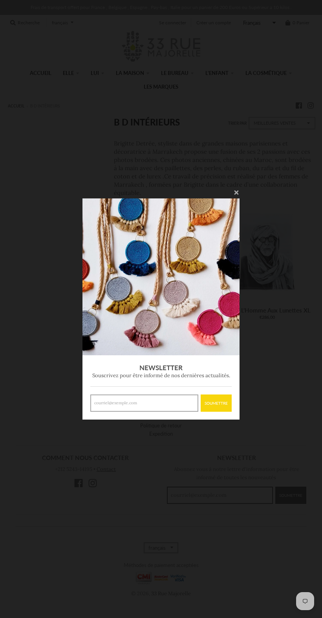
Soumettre (216, 403)
